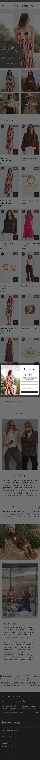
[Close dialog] (38, 366)
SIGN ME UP (29, 392)
